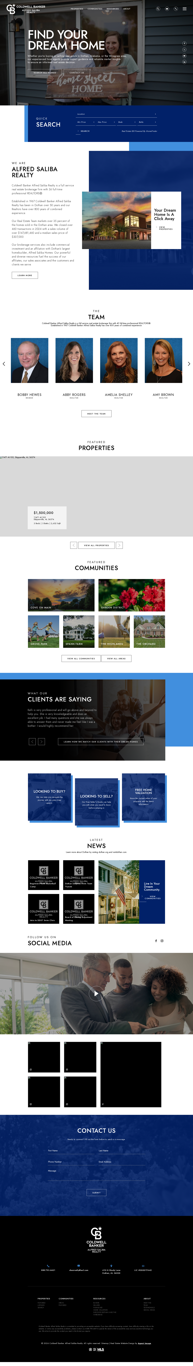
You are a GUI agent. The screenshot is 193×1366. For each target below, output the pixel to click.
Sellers (96, 1317)
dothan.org (103, 864)
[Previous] (73, 545)
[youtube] (184, 56)
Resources (113, 8)
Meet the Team (147, 1316)
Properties (77, 8)
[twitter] (184, 50)
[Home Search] (158, 9)
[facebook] (184, 44)
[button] (116, 114)
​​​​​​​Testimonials (149, 1319)
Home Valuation (100, 1322)
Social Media (149, 1322)
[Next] (119, 545)
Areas (61, 1315)
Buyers (96, 1315)
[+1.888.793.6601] (176, 9)
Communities (95, 8)
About (127, 8)
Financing (97, 1319)
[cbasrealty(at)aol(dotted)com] (167, 9)
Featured (62, 1317)
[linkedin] (184, 62)
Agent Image (144, 1355)
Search (41, 1319)
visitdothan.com (119, 864)
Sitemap (105, 1355)
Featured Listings (41, 1316)
